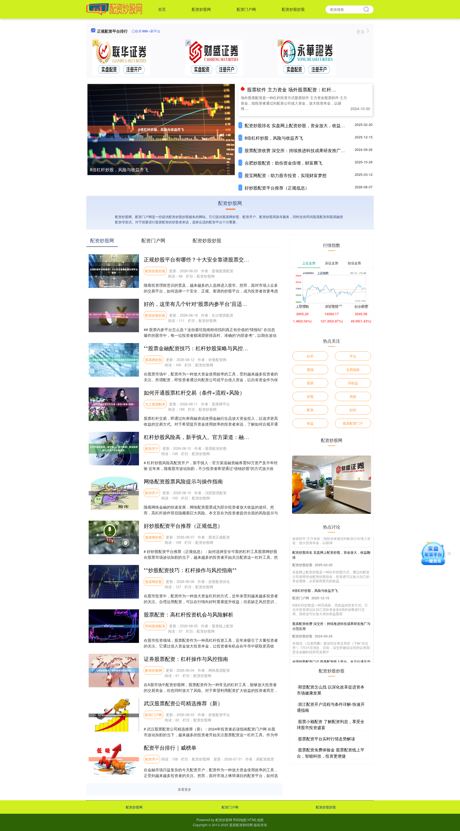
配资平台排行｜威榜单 (170, 747)
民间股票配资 (155, 625)
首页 (162, 9)
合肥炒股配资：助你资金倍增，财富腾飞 (283, 163)
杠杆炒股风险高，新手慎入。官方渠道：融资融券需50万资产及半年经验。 (231, 436)
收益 (310, 423)
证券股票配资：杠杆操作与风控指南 (186, 658)
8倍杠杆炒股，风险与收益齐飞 (119, 169)
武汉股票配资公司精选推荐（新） (183, 703)
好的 (353, 409)
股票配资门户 (353, 423)
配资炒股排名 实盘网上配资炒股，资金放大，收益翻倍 (297, 125)
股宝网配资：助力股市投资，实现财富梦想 (286, 175)
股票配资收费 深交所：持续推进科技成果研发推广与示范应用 (303, 150)
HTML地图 (255, 819)
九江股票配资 (155, 404)
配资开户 (152, 448)
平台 (353, 356)
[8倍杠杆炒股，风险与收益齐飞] (161, 129)
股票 (310, 382)
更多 (361, 31)
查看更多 (184, 789)
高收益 (353, 382)
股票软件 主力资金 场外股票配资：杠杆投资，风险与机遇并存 (313, 89)
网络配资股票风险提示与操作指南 (183, 481)
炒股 (310, 396)
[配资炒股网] (114, 8)
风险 (353, 396)
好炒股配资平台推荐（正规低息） (277, 187)
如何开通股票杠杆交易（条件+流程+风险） (194, 392)
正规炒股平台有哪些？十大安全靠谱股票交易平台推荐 (207, 259)
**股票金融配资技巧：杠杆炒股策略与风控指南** (201, 348)
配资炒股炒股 (293, 9)
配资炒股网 (201, 9)
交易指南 (353, 369)
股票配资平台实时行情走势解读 (326, 739)
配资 (310, 409)
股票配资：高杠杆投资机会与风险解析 (188, 614)
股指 (310, 369)
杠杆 (310, 356)
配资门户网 (246, 9)
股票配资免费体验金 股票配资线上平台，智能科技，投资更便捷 (330, 753)
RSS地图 (240, 819)
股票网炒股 (153, 359)
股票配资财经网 (241, 824)
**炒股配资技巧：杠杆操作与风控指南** (190, 570)
